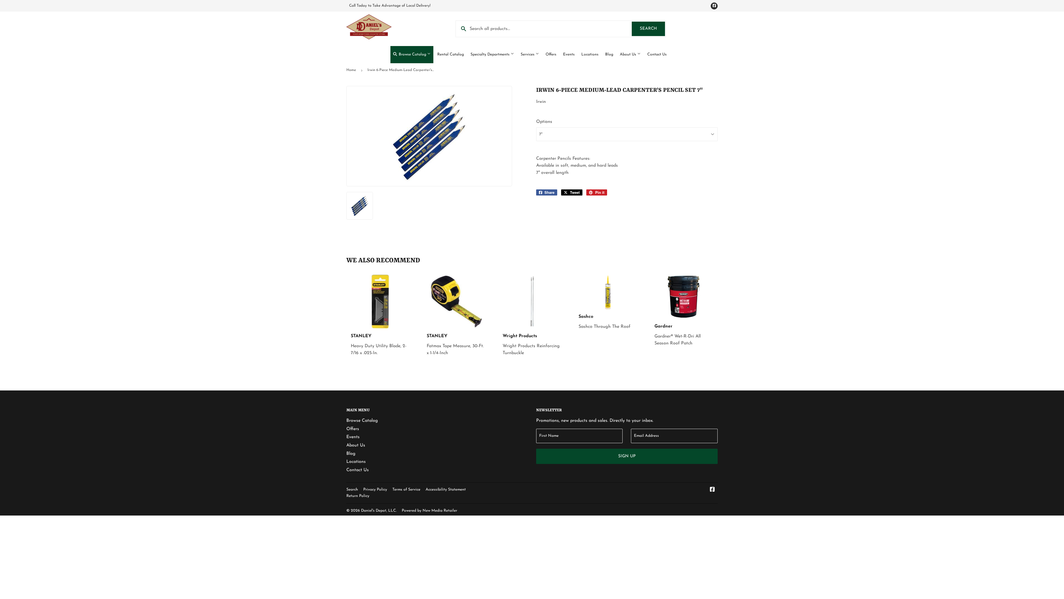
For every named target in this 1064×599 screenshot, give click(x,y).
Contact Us (657, 54)
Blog (609, 54)
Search (652, 29)
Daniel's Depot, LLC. (379, 510)
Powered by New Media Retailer (429, 510)
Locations (589, 54)
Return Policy (357, 496)
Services (528, 54)
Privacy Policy (375, 489)
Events (569, 54)
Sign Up (627, 456)
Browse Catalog (412, 54)
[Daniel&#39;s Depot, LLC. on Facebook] (712, 490)
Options (544, 122)
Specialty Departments (490, 54)
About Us (628, 54)
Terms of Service (406, 489)
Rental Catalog (450, 54)
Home (351, 70)
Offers (551, 54)
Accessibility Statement (446, 489)
